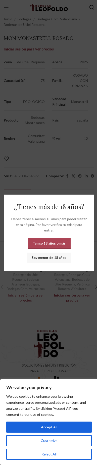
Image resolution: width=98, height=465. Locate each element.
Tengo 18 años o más (49, 243)
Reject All (49, 454)
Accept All (49, 427)
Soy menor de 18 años (49, 257)
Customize (49, 440)
